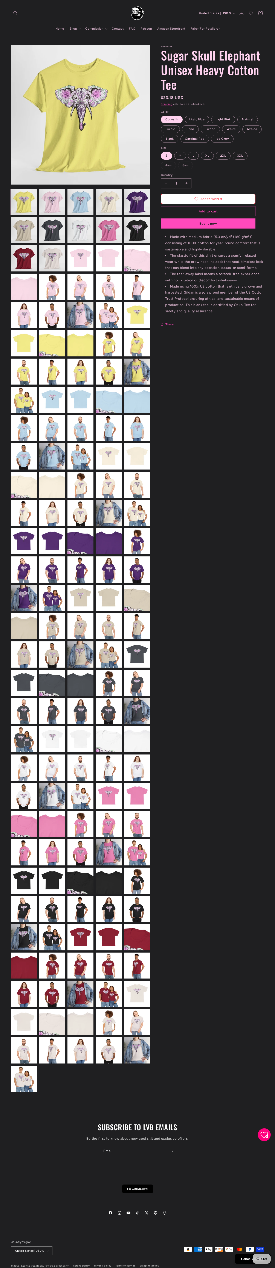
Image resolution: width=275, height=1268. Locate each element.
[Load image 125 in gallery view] (137, 881)
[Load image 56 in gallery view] (24, 513)
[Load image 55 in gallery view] (137, 485)
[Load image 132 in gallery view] (52, 937)
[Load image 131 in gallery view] (24, 937)
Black (169, 139)
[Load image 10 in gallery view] (137, 230)
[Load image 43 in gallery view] (80, 428)
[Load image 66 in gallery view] (24, 569)
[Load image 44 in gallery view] (109, 428)
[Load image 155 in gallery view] (137, 1050)
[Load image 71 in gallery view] (24, 598)
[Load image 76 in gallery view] (24, 626)
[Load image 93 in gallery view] (80, 711)
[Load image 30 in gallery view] (137, 343)
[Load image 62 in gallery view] (52, 541)
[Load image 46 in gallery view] (24, 456)
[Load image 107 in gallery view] (52, 796)
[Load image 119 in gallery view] (109, 852)
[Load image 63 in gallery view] (80, 541)
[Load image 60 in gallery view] (137, 513)
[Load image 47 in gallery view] (52, 456)
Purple (170, 129)
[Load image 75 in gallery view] (137, 598)
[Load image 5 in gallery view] (137, 202)
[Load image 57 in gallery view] (52, 513)
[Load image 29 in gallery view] (109, 343)
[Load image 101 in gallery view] (24, 767)
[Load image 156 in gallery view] (24, 1079)
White (231, 129)
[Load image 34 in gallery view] (109, 372)
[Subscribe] (171, 1151)
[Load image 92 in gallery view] (52, 711)
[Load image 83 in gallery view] (80, 654)
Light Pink (223, 119)
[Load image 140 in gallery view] (137, 966)
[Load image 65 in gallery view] (137, 541)
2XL (223, 155)
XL (207, 155)
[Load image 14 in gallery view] (109, 258)
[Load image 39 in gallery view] (109, 400)
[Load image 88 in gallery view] (80, 683)
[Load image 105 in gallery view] (137, 767)
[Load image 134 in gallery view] (109, 937)
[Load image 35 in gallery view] (137, 372)
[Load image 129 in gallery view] (109, 909)
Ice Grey (222, 139)
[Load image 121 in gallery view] (24, 881)
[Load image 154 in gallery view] (109, 1050)
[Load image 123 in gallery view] (80, 881)
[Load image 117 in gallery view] (52, 852)
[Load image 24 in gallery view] (109, 315)
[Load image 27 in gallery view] (52, 343)
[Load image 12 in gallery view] (52, 258)
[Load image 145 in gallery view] (137, 994)
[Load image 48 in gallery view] (80, 456)
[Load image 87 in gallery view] (52, 683)
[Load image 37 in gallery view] (52, 400)
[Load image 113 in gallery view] (80, 824)
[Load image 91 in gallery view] (24, 711)
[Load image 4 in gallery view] (109, 202)
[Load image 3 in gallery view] (80, 202)
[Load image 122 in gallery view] (52, 881)
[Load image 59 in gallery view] (109, 513)
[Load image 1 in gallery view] (24, 202)
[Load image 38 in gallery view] (80, 400)
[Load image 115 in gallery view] (137, 824)
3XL (240, 155)
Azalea (252, 129)
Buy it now (208, 224)
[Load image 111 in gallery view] (24, 824)
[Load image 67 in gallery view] (52, 569)
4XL (170, 166)
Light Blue (197, 119)
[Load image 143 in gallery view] (80, 994)
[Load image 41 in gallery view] (24, 428)
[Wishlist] (251, 13)
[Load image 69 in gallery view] (109, 569)
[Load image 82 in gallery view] (52, 654)
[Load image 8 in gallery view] (80, 230)
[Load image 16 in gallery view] (24, 287)
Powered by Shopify (57, 1266)
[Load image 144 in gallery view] (109, 994)
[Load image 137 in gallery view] (52, 966)
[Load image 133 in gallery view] (80, 937)
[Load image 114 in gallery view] (109, 824)
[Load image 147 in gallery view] (52, 1022)
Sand (190, 129)
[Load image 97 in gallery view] (52, 739)
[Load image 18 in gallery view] (80, 287)
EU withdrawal (137, 1189)
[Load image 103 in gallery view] (80, 767)
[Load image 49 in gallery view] (109, 456)
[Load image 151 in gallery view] (24, 1050)
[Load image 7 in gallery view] (52, 230)
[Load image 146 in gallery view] (24, 1022)
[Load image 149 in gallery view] (109, 1022)
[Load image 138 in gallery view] (80, 966)
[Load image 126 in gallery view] (24, 909)
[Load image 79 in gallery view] (109, 626)
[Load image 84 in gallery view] (109, 654)
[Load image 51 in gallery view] (24, 485)
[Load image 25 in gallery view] (137, 315)
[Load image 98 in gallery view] (80, 739)
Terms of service (125, 1265)
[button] (15, 13)
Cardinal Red (195, 139)
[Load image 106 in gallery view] (24, 796)
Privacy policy (103, 1265)
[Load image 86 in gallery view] (24, 683)
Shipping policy (149, 1265)
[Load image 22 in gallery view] (52, 315)
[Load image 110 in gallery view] (137, 796)
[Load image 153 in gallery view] (80, 1050)
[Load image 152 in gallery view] (52, 1050)
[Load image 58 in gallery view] (80, 513)
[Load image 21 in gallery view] (24, 315)
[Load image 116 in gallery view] (24, 852)
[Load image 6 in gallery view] (24, 230)
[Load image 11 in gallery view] (24, 258)
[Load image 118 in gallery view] (80, 852)
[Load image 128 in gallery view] (80, 909)
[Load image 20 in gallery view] (137, 287)
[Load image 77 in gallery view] (52, 626)
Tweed (210, 129)
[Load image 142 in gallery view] (52, 994)
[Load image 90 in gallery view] (137, 683)
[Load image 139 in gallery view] (109, 966)
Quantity (167, 174)
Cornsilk (171, 119)
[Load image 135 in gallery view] (137, 937)
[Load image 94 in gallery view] (109, 711)
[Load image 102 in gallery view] (52, 767)
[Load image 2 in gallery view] (52, 202)
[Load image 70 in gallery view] (137, 569)
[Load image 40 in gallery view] (137, 400)
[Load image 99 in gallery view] (109, 739)
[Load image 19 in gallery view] (109, 287)
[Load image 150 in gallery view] (137, 1022)
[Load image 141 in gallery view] (24, 994)
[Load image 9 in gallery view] (109, 230)
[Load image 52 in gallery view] (52, 485)
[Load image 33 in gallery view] (80, 372)
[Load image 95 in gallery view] (137, 711)
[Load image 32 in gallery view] (52, 372)
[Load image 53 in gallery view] (80, 485)
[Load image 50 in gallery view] (137, 456)
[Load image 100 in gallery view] (137, 739)
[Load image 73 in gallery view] (80, 598)
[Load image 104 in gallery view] (109, 767)
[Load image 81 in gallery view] (24, 654)
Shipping (167, 104)
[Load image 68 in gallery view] (80, 569)
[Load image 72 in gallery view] (52, 598)
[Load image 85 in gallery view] (137, 654)
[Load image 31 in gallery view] (24, 372)
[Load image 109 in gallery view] (109, 796)
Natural (247, 119)
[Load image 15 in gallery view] (137, 258)
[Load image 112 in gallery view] (52, 824)
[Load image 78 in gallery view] (80, 626)
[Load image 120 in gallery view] (137, 852)
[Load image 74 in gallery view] (109, 598)
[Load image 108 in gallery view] (80, 796)
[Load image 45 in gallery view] (137, 428)
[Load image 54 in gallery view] (109, 485)
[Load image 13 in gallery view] (80, 258)
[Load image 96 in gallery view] (24, 739)
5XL (188, 166)
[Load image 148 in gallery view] (80, 1022)
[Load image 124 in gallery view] (109, 881)
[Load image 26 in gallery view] (24, 343)
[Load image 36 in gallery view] (24, 400)
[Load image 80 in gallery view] (137, 626)
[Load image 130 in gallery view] (137, 909)
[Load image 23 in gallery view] (80, 315)
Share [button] (169, 324)
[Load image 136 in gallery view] (24, 966)
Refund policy (81, 1265)
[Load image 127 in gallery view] (52, 909)
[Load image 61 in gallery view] (24, 541)
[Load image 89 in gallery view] (109, 683)
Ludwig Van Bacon (32, 1266)
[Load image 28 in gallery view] (80, 343)
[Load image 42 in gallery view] (52, 428)
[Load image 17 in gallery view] (52, 287)
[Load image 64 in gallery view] (109, 541)
